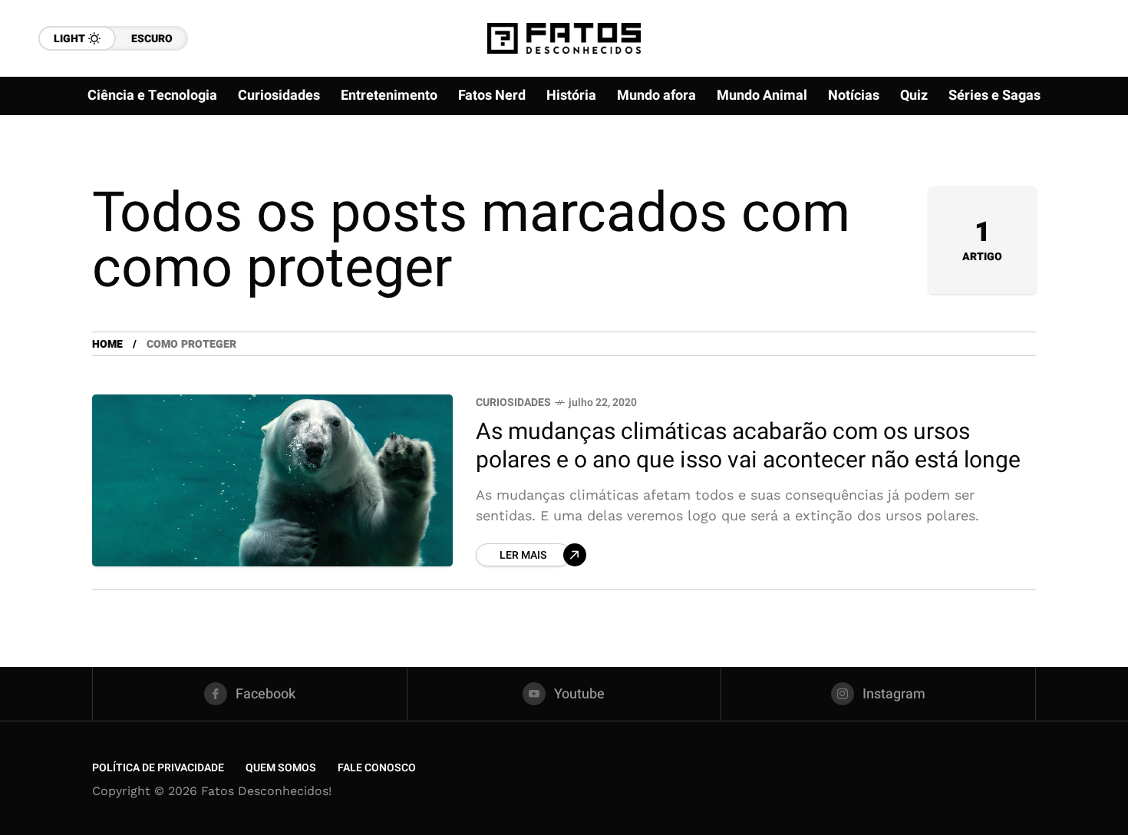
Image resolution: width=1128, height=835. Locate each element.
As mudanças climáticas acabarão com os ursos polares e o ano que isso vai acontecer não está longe (748, 446)
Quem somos (281, 768)
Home (107, 344)
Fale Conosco (377, 768)
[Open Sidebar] (1082, 176)
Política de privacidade (158, 768)
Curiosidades (513, 402)
